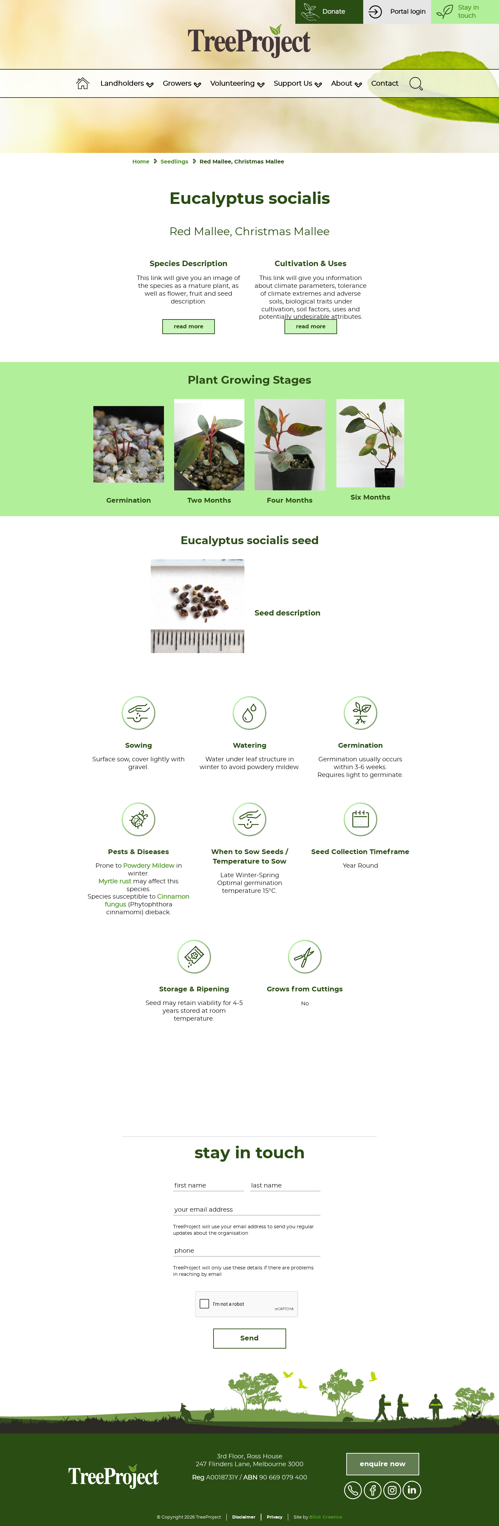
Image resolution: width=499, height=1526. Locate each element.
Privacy (274, 1517)
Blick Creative (325, 1517)
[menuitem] (126, 83)
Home (140, 161)
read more (188, 326)
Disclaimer (243, 1517)
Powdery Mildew (148, 866)
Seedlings (174, 161)
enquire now (383, 1464)
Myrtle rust (114, 882)
